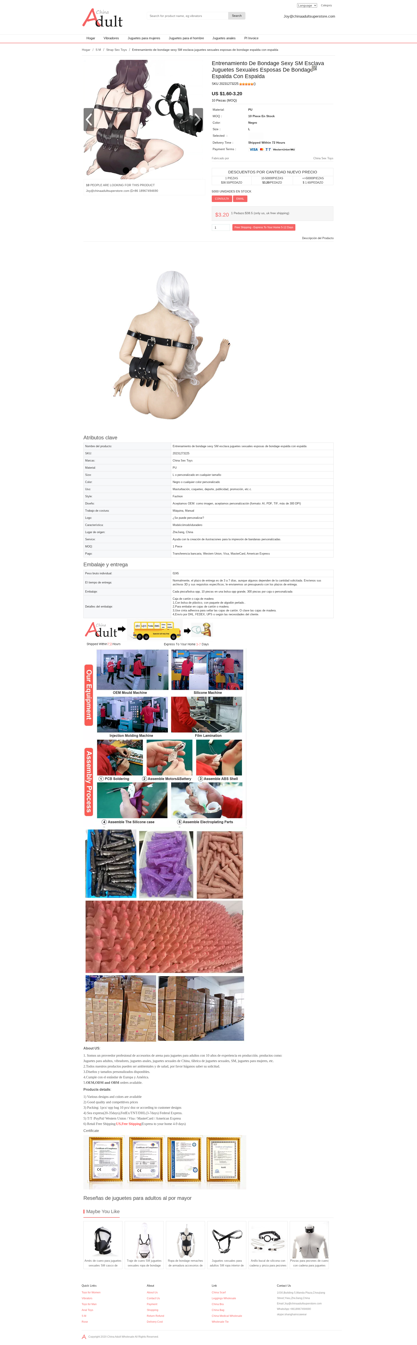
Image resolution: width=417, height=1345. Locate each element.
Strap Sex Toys (116, 49)
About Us (152, 1292)
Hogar (90, 38)
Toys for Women (91, 1292)
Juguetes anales (224, 38)
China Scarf (219, 1292)
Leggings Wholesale (224, 1298)
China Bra (218, 1304)
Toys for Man (89, 1304)
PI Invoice (251, 38)
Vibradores (111, 38)
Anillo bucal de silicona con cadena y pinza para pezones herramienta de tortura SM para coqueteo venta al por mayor (268, 1264)
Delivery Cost (155, 1321)
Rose (85, 1321)
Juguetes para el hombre (186, 38)
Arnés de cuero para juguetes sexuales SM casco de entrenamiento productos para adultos (103, 1264)
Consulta (222, 198)
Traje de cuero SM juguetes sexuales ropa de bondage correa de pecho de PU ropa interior (144, 1264)
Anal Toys (87, 1310)
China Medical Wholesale (227, 1315)
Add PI (253, 198)
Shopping (152, 1310)
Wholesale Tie (220, 1321)
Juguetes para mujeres (144, 38)
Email (240, 198)
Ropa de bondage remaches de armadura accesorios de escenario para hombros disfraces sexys (185, 1264)
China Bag (218, 1310)
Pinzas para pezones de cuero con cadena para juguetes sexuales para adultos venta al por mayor (309, 1264)
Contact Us (153, 1298)
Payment (152, 1304)
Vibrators (87, 1298)
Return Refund (155, 1315)
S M (98, 49)
